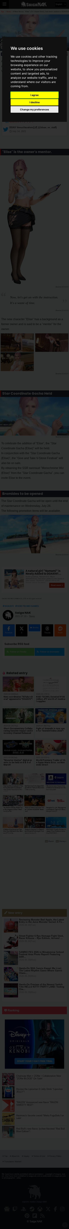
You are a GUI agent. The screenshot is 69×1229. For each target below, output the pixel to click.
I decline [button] (35, 102)
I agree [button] (34, 95)
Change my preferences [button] (34, 109)
